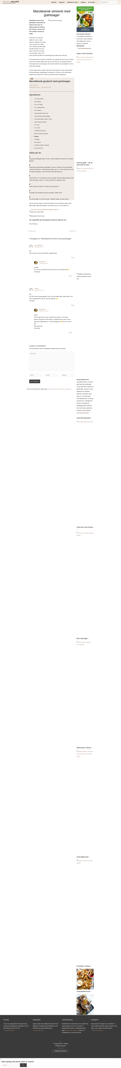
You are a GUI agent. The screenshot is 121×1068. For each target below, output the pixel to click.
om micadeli (91, 2)
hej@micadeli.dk (9, 1030)
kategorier (62, 2)
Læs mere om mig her (83, 412)
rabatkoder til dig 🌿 (72, 2)
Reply (72, 257)
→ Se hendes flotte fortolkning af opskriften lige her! (44, 209)
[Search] (23, 1065)
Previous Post (31, 231)
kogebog (83, 2)
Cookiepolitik (60, 1048)
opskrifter (54, 2)
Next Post (73, 231)
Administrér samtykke (60, 1051)
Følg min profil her (98, 1030)
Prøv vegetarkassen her (84, 48)
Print (32, 78)
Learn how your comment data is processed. (59, 389)
